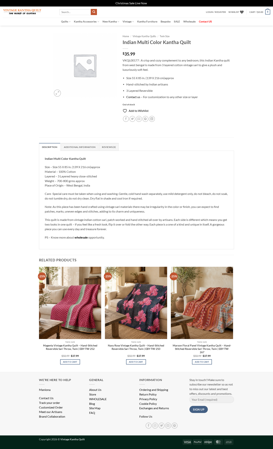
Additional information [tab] (79, 147)
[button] (216, 12)
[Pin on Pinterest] (145, 119)
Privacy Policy (148, 399)
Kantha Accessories (85, 21)
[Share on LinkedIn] (152, 119)
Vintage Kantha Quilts (144, 36)
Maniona (45, 389)
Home (126, 36)
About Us (95, 389)
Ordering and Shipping (153, 389)
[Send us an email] (168, 426)
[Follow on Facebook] (149, 426)
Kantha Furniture (147, 21)
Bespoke (165, 21)
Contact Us (46, 398)
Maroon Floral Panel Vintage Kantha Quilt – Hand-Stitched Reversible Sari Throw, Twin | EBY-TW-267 (202, 349)
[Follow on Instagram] (155, 426)
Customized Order (51, 407)
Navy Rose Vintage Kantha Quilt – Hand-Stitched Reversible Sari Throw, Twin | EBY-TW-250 (136, 347)
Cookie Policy (148, 403)
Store (92, 394)
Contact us (133, 97)
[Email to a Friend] (139, 119)
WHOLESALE (98, 399)
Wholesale (189, 21)
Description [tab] (49, 147)
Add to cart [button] (70, 362)
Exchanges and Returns (154, 408)
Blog (92, 403)
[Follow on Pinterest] (175, 426)
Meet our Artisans (50, 412)
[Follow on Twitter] (162, 426)
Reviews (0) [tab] (109, 147)
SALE (177, 21)
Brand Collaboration (52, 416)
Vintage (127, 21)
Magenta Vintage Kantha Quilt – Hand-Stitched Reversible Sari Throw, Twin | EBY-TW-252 (70, 347)
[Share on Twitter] (132, 119)
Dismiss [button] (152, 3)
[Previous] (39, 319)
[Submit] (94, 12)
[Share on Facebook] (126, 119)
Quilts (64, 21)
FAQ (92, 412)
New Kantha (110, 21)
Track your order (49, 402)
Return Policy (148, 394)
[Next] (233, 319)
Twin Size (165, 36)
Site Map (94, 408)
